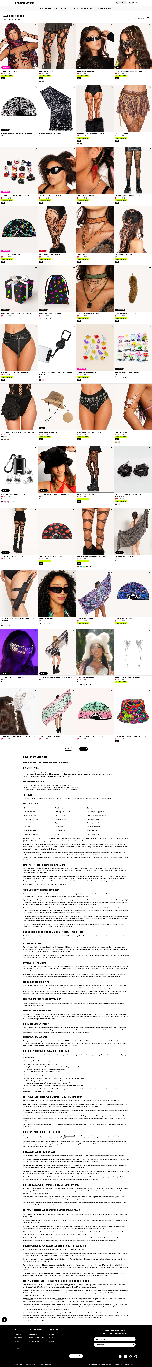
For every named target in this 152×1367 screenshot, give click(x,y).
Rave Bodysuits (47, 785)
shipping (17, 1348)
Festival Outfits (31, 1281)
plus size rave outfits (54, 1273)
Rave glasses (27, 878)
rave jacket (29, 1299)
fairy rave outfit (34, 1014)
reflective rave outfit (103, 1041)
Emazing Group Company (122, 1364)
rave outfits (116, 844)
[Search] (117, 3)
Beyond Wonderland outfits (35, 1165)
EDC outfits (30, 1159)
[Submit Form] (133, 1339)
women (48, 8)
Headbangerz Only (104, 8)
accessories (82, 8)
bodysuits (63, 8)
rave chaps (117, 985)
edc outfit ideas (34, 1341)
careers (51, 1341)
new (41, 8)
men (55, 8)
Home (4, 19)
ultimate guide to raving (36, 1338)
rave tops (26, 1255)
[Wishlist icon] (36, 24)
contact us (17, 1341)
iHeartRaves (96, 1364)
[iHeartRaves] (24, 3)
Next (83, 748)
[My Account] (129, 3)
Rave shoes (27, 991)
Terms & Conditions (46, 1364)
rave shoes (68, 1253)
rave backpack (63, 900)
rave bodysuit (37, 968)
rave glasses (85, 1104)
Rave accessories (29, 844)
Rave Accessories (14, 19)
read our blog (33, 1334)
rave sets (94, 1265)
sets (72, 8)
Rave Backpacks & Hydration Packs (66, 787)
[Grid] (146, 18)
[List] (148, 18)
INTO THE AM (134, 1364)
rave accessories (70, 1307)
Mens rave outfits (69, 1136)
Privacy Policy (18, 1364)
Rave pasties (27, 974)
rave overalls (59, 1299)
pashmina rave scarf (34, 1079)
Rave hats (26, 947)
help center (18, 1338)
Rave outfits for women (30, 1265)
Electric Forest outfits (34, 1171)
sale (92, 8)
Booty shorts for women (93, 1253)
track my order (19, 1334)
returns (16, 1345)
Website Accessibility (31, 1364)
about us (51, 1334)
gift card (51, 1338)
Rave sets (45, 1116)
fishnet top (98, 976)
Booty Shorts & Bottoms (63, 785)
